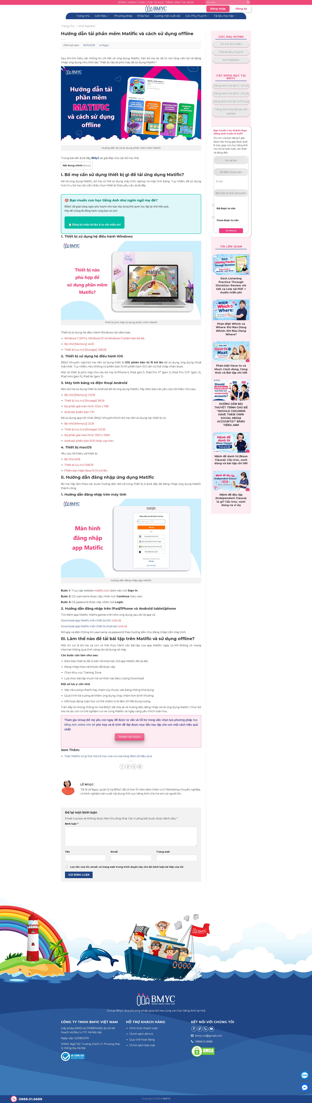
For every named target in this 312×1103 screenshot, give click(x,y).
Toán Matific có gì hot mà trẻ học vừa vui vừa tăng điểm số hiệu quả (108, 756)
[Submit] (248, 2)
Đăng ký (241, 8)
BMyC (95, 158)
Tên (67, 851)
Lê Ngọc (104, 45)
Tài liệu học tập (224, 15)
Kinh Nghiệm (86, 26)
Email (114, 851)
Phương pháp (123, 15)
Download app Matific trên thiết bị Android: (89, 626)
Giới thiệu (101, 15)
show (87, 165)
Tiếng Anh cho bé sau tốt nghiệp (231, 111)
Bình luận (71, 823)
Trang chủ (83, 15)
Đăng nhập (218, 8)
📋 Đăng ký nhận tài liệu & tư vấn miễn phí (94, 224)
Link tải (116, 620)
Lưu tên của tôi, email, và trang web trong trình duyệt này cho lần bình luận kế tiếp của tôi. (127, 866)
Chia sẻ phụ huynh (231, 52)
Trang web (163, 851)
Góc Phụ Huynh (196, 15)
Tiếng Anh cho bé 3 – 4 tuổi (231, 85)
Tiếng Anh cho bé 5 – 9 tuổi (231, 93)
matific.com (101, 590)
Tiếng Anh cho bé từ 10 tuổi (231, 101)
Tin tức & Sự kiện (231, 44)
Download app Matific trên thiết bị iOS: (86, 620)
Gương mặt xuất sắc (167, 15)
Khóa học (143, 15)
